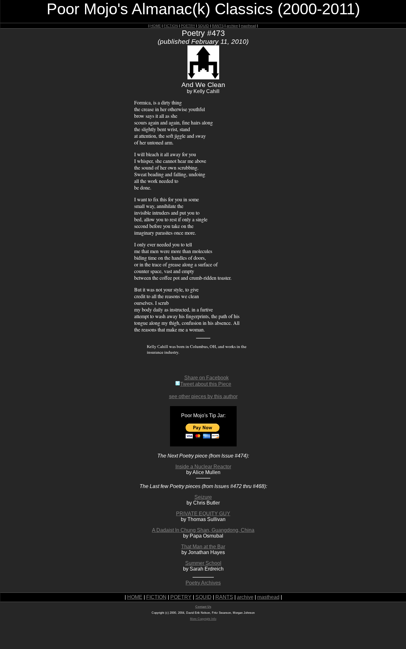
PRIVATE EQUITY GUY (203, 513)
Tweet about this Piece (205, 384)
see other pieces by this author (203, 396)
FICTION (171, 26)
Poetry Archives (203, 582)
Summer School (203, 563)
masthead (248, 26)
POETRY (188, 26)
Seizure (203, 497)
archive (232, 26)
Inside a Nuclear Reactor (203, 466)
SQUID (203, 26)
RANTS (218, 26)
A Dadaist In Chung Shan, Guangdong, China (203, 530)
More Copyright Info (203, 618)
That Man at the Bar (203, 546)
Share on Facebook (206, 377)
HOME (155, 26)
